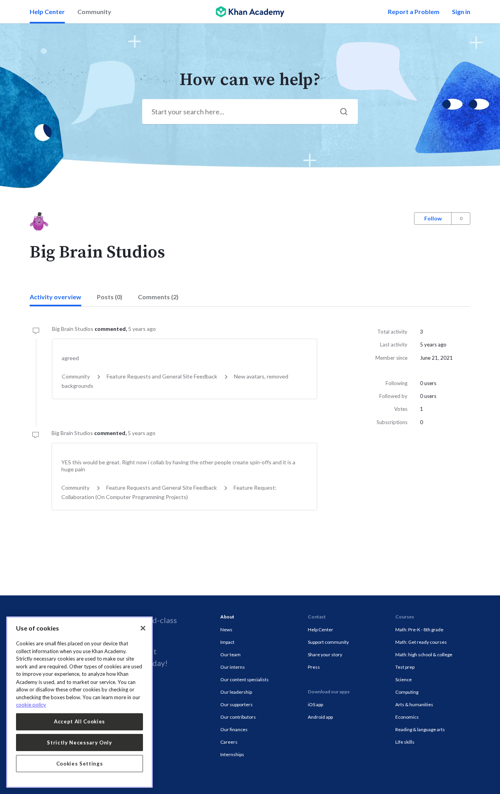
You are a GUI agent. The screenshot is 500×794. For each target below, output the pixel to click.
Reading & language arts (420, 729)
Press (314, 667)
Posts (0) (109, 296)
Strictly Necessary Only (79, 742)
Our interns (232, 667)
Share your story (325, 654)
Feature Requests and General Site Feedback (162, 376)
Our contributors (238, 717)
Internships (232, 754)
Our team (230, 654)
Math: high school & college (423, 654)
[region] (79, 702)
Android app (320, 717)
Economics (407, 717)
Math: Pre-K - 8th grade (419, 629)
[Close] (143, 628)
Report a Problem (413, 11)
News (226, 629)
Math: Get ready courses (421, 642)
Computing (406, 692)
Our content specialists (244, 679)
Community (94, 11)
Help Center (47, 11)
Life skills (404, 742)
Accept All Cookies (79, 721)
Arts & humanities (414, 704)
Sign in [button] (461, 11)
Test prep (404, 667)
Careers (229, 742)
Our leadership (236, 692)
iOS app (315, 704)
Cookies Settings (79, 763)
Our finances (234, 729)
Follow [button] (433, 218)
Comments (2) (158, 296)
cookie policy (31, 705)
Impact (227, 642)
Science (403, 679)
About (227, 617)
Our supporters (236, 704)
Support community (328, 642)
